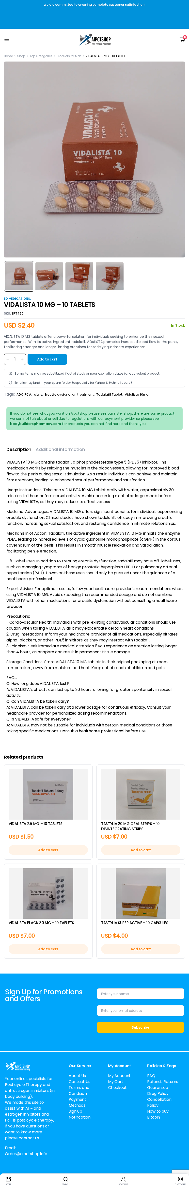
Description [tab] (18, 449)
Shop (21, 56)
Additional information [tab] (60, 449)
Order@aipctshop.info (26, 1154)
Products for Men (69, 56)
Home (8, 56)
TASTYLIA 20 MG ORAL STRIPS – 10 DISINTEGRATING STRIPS (130, 826)
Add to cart (47, 359)
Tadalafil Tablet (109, 394)
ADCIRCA (23, 394)
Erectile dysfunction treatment (69, 394)
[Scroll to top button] (181, 1166)
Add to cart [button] (48, 850)
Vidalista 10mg (136, 394)
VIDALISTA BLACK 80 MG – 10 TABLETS (41, 922)
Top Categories (41, 56)
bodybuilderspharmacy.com (35, 423)
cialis (38, 394)
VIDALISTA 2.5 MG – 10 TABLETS (36, 823)
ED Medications (17, 299)
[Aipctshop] (94, 39)
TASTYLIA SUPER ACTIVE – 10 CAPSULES (134, 922)
